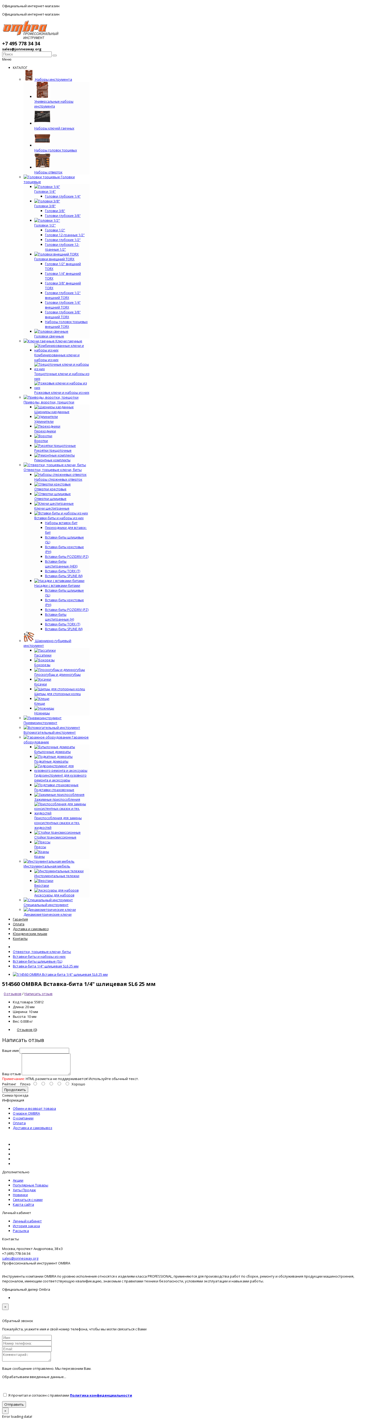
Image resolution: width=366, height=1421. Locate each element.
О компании (23, 1118)
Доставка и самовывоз (32, 1127)
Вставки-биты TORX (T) (62, 571)
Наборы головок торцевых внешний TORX (66, 324)
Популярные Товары (30, 1185)
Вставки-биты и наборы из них (39, 956)
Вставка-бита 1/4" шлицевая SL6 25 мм (46, 966)
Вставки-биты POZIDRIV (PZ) (66, 556)
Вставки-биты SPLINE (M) (64, 576)
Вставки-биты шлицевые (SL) (37, 961)
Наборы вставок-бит (61, 523)
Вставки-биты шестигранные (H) (59, 617)
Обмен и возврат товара (34, 1108)
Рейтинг (9, 1084)
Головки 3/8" (55, 211)
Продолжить (15, 1089)
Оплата (19, 1123)
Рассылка (21, 1230)
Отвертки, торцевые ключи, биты (42, 951)
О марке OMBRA (26, 1113)
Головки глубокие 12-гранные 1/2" (62, 247)
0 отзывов (12, 993)
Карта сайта (23, 1204)
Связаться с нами (28, 1199)
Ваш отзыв (11, 1073)
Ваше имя (10, 1050)
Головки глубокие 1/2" (63, 240)
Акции (18, 1180)
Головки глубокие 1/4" (63, 196)
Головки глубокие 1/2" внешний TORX (63, 295)
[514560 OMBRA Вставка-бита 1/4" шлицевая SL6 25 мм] (60, 974)
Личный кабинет (27, 1221)
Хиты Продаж (24, 1190)
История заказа (26, 1225)
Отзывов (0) (27, 1029)
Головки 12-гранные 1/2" (65, 235)
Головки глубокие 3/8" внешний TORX (63, 314)
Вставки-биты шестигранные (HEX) (61, 564)
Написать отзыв (38, 993)
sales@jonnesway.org (20, 1258)
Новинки (20, 1194)
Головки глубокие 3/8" (63, 215)
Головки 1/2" (55, 230)
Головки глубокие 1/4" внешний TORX (63, 305)
